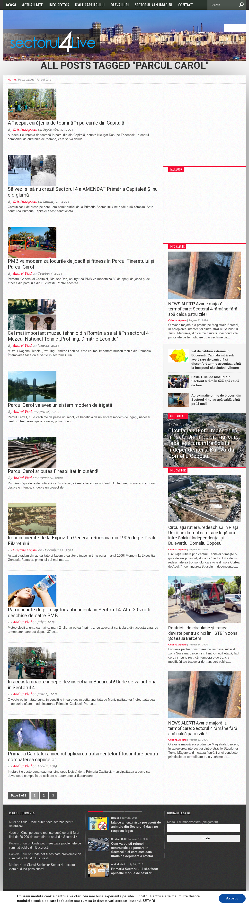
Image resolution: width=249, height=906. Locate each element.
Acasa (11, 5)
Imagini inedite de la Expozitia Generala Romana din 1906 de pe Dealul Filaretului (83, 540)
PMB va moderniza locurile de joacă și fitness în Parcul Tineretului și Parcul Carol (81, 264)
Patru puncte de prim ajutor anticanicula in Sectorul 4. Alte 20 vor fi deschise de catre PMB (79, 612)
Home (12, 79)
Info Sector (59, 5)
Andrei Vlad (22, 273)
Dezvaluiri (120, 5)
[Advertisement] (204, 127)
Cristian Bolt (118, 839)
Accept (232, 898)
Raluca (115, 817)
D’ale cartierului (90, 5)
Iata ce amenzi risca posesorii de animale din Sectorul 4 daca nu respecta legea (136, 827)
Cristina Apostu (25, 129)
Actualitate (32, 5)
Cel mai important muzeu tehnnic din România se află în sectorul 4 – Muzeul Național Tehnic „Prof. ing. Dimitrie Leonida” (80, 336)
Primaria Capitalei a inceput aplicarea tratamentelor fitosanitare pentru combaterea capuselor (83, 756)
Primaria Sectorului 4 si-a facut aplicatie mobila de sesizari (134, 871)
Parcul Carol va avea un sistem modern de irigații (60, 405)
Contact (185, 5)
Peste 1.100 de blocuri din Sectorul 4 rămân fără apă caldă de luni (215, 381)
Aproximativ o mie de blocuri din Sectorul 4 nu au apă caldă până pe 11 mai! (216, 400)
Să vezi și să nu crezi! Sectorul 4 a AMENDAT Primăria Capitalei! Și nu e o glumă (83, 192)
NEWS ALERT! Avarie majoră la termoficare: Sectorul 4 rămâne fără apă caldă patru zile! (202, 309)
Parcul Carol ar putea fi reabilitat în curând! (53, 471)
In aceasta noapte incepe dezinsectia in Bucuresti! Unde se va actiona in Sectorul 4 (82, 684)
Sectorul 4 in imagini (153, 5)
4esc (12, 832)
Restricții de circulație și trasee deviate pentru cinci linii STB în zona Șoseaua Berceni (202, 633)
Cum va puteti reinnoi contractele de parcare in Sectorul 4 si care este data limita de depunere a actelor (132, 850)
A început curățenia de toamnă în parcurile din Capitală (66, 123)
